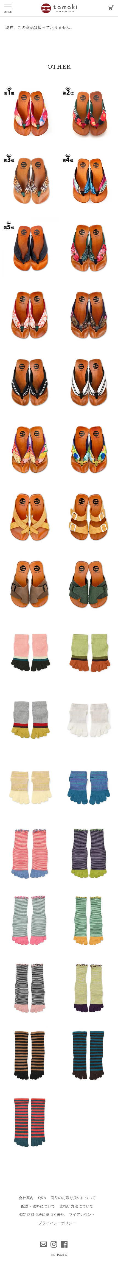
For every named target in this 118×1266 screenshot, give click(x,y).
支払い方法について (77, 1206)
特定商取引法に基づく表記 (42, 1214)
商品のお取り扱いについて (73, 1198)
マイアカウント (82, 1214)
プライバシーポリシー (57, 1223)
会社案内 (26, 1198)
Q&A (42, 1198)
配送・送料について (38, 1206)
